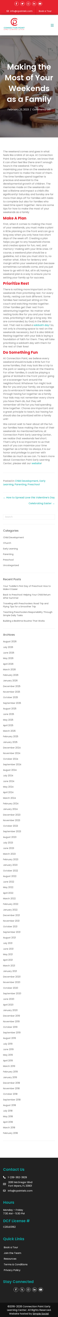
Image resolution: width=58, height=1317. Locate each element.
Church (7, 543)
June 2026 (8, 652)
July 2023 (8, 842)
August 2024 (10, 770)
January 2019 (10, 1077)
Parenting (20, 484)
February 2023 (10, 859)
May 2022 (8, 887)
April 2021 (8, 959)
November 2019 (11, 1021)
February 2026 (10, 675)
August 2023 (9, 837)
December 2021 (11, 915)
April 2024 (8, 792)
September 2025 (12, 703)
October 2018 (10, 1094)
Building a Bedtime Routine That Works (24, 620)
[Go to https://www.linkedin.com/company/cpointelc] (34, 1289)
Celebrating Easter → (42, 503)
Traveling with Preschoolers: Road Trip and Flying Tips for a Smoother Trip (25, 605)
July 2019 (8, 1043)
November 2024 (11, 753)
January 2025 (10, 742)
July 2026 (8, 647)
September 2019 (12, 1032)
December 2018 (11, 1082)
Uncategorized (11, 565)
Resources (10, 1259)
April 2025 (8, 725)
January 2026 (10, 680)
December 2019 (11, 1015)
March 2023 (9, 853)
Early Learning (10, 548)
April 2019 (8, 1060)
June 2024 (8, 781)
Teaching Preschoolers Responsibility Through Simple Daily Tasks (27, 614)
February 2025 (10, 736)
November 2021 (11, 920)
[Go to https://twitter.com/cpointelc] (22, 1289)
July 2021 (7, 943)
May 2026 (8, 658)
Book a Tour (45, 11)
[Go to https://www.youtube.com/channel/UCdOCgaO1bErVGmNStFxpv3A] (40, 1289)
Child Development (26, 481)
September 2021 (11, 932)
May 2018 (8, 1116)
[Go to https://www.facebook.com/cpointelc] (16, 1289)
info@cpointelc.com (21, 11)
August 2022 (9, 876)
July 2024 (8, 775)
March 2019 (9, 1066)
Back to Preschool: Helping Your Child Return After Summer (27, 596)
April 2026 (8, 664)
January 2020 (10, 1010)
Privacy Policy (12, 1270)
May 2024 (8, 786)
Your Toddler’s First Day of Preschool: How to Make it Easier (27, 588)
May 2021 (8, 954)
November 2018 (11, 1088)
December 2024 (12, 747)
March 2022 (9, 898)
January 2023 (10, 865)
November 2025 (11, 691)
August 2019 (9, 1038)
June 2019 (8, 1049)
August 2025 (9, 708)
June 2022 (8, 881)
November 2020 (11, 982)
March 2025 (9, 730)
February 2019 (10, 1071)
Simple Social (41, 1313)
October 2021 (10, 926)
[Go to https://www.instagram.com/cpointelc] (28, 1289)
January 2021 (10, 971)
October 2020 (10, 987)
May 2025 (8, 719)
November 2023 (11, 820)
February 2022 (10, 904)
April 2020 (8, 1004)
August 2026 (10, 641)
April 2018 (8, 1122)
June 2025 (8, 714)
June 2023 (8, 848)
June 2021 (8, 948)
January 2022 (10, 909)
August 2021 (9, 937)
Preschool (34, 484)
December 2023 (11, 814)
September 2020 (12, 993)
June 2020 (8, 999)
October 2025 (10, 697)
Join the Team (12, 1253)
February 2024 (11, 803)
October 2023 (10, 825)
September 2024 (12, 764)
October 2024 (10, 758)
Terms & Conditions (16, 1264)
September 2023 (12, 831)
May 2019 (8, 1054)
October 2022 (10, 870)
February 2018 (10, 1133)
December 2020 (12, 976)
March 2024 (9, 798)
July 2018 (8, 1110)
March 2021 (9, 965)
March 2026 (9, 669)
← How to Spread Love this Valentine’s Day (29, 497)
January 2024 (10, 809)
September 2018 (12, 1099)
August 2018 (9, 1105)
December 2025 (11, 686)
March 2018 (9, 1127)
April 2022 (8, 893)
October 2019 (10, 1027)
